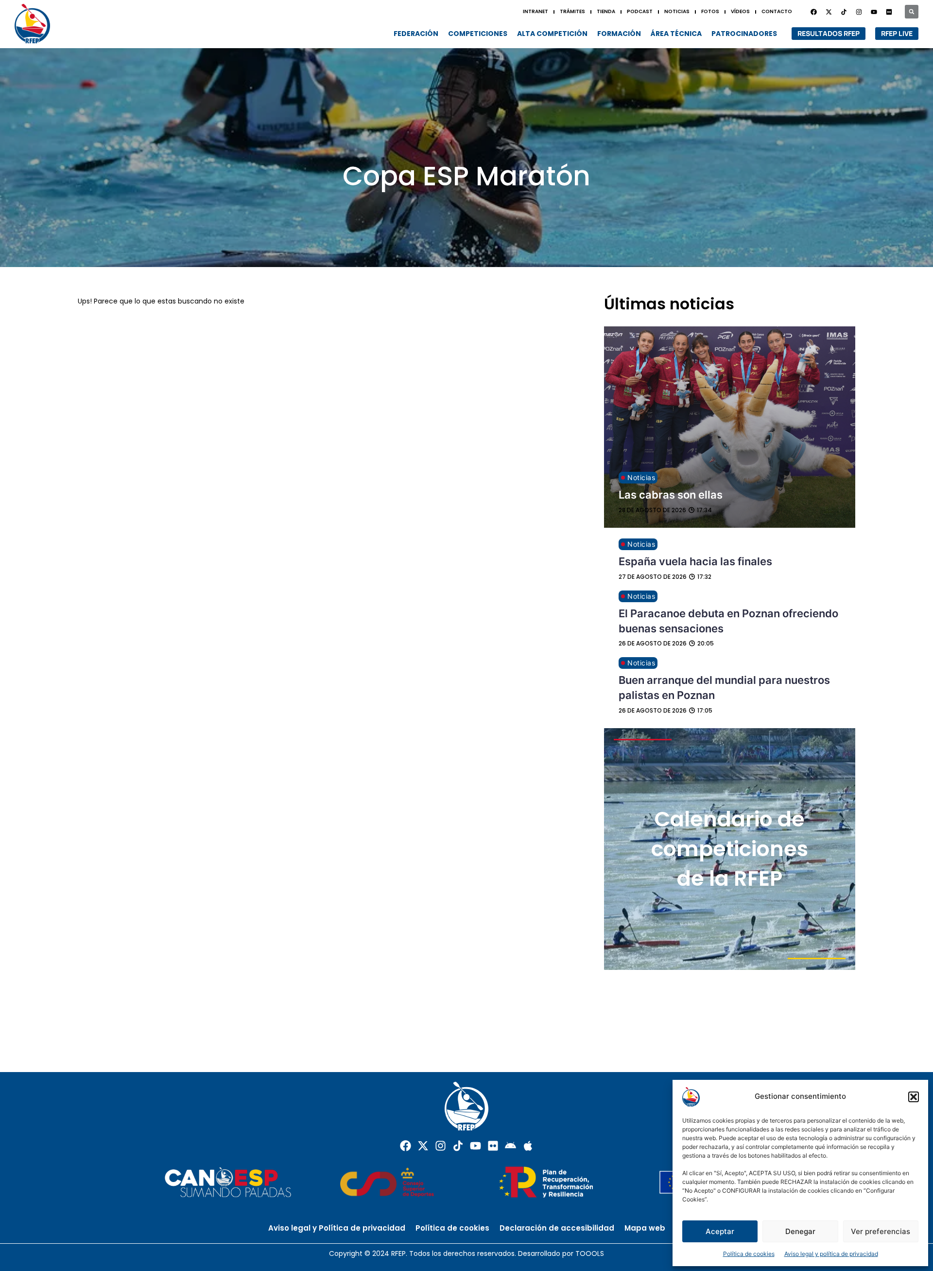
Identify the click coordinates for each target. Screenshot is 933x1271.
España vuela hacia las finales (695, 561)
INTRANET (535, 11)
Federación (416, 33)
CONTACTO (776, 11)
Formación (619, 33)
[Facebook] (813, 11)
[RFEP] (37, 23)
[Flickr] (493, 1145)
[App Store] (528, 1145)
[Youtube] (873, 11)
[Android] (510, 1145)
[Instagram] (858, 11)
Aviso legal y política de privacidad (831, 1253)
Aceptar (720, 1231)
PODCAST (640, 11)
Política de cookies (749, 1253)
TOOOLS (589, 1253)
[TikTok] (843, 11)
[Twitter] (828, 11)
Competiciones (477, 33)
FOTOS (710, 11)
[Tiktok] (458, 1145)
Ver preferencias (880, 1231)
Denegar (800, 1231)
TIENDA (606, 11)
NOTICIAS (677, 11)
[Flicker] (888, 11)
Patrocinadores (744, 33)
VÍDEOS (740, 11)
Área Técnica (676, 33)
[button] (913, 1097)
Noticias (641, 477)
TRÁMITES (572, 11)
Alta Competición (552, 33)
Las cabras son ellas (671, 494)
